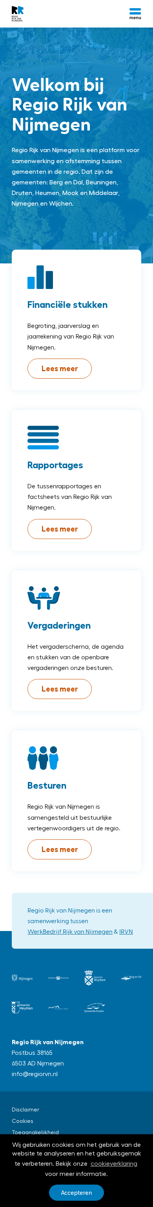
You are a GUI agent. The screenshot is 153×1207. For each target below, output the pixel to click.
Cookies (22, 1121)
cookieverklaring (114, 1164)
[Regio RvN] (18, 14)
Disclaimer (25, 1110)
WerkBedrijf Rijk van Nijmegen (70, 931)
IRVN (126, 931)
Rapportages (55, 465)
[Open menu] (135, 14)
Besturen (46, 785)
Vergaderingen (59, 625)
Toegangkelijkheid (35, 1132)
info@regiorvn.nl (35, 1074)
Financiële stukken (67, 304)
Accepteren (76, 1192)
